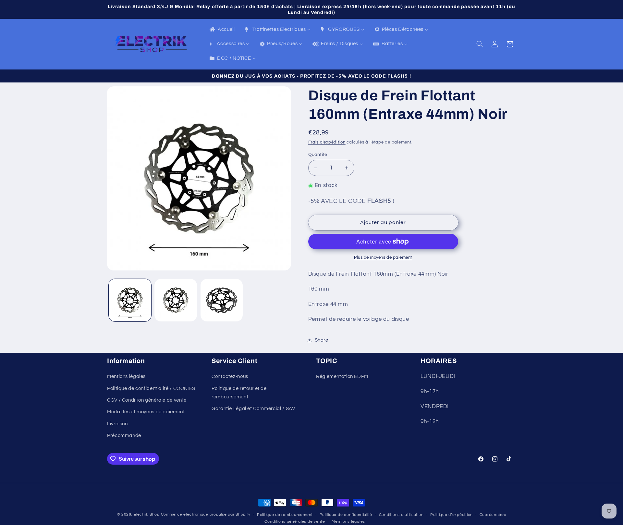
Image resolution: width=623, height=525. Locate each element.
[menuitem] (221, 30)
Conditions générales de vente (294, 521)
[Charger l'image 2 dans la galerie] (175, 300)
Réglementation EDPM (342, 376)
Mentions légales (126, 376)
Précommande (124, 435)
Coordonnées (493, 515)
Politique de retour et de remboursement (239, 392)
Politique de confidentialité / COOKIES (151, 388)
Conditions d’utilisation (401, 515)
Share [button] (321, 340)
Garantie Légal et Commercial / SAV (253, 408)
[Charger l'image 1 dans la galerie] (130, 300)
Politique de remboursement (285, 515)
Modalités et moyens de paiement (146, 411)
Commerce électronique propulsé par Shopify (205, 514)
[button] (479, 44)
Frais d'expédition (327, 142)
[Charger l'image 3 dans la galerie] (222, 300)
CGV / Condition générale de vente (147, 400)
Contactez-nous (230, 376)
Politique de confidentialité (346, 515)
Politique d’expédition (451, 515)
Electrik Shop (147, 514)
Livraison (117, 423)
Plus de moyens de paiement (383, 258)
